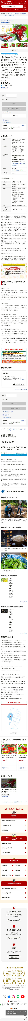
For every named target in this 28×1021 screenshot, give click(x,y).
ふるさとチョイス (15, 1001)
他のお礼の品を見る (18, 170)
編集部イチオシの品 (6, 843)
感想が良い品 (5, 830)
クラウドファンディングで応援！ (9, 888)
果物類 (9, 429)
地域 (11, 9)
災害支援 (15, 1008)
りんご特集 (4, 870)
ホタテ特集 (17, 870)
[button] (25, 6)
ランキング (17, 9)
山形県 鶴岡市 (5, 796)
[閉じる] (25, 1011)
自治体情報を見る (15, 702)
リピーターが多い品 (6, 825)
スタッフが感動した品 (7, 848)
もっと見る (23, 601)
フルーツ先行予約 (6, 852)
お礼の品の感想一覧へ (20, 389)
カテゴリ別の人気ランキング (8, 820)
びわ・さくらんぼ (17, 429)
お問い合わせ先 (7, 122)
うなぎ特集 (4, 865)
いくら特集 (17, 865)
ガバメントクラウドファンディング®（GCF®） (14, 1004)
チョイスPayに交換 (6, 893)
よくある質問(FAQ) (14, 938)
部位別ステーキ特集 (6, 875)
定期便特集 (17, 875)
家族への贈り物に (6, 897)
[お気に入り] (25, 1018)
